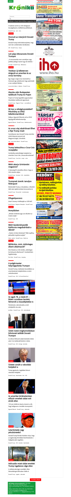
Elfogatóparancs (15, 198)
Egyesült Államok (12, 122)
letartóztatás (19, 375)
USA (9, 47)
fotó (23, 375)
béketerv (20, 86)
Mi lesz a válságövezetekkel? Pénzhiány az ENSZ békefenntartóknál (20, 111)
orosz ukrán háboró (15, 141)
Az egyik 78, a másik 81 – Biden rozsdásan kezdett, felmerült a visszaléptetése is (20, 299)
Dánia (9, 238)
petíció (13, 238)
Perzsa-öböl (18, 192)
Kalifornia (25, 238)
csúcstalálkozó (27, 103)
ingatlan (18, 474)
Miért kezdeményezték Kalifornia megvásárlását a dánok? (19, 227)
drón (20, 31)
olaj (9, 141)
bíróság (20, 344)
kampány (23, 257)
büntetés (21, 443)
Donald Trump (11, 31)
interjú (20, 47)
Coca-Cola (18, 158)
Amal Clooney (11, 204)
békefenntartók (28, 122)
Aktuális (11, 33)
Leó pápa (10, 64)
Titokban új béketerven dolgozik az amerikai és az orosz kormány (19, 73)
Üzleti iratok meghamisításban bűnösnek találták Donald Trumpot (21, 333)
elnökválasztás (27, 310)
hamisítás (25, 344)
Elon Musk (10, 257)
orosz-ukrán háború (13, 86)
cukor (26, 158)
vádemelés (27, 409)
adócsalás (22, 474)
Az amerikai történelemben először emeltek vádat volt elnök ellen (20, 398)
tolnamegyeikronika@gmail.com (19, 490)
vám (17, 31)
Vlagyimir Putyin (19, 103)
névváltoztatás (25, 192)
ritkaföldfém (27, 175)
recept (22, 158)
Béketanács (23, 64)
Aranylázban (13, 210)
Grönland (18, 175)
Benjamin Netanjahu (20, 204)
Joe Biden (10, 310)
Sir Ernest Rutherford (23, 276)
